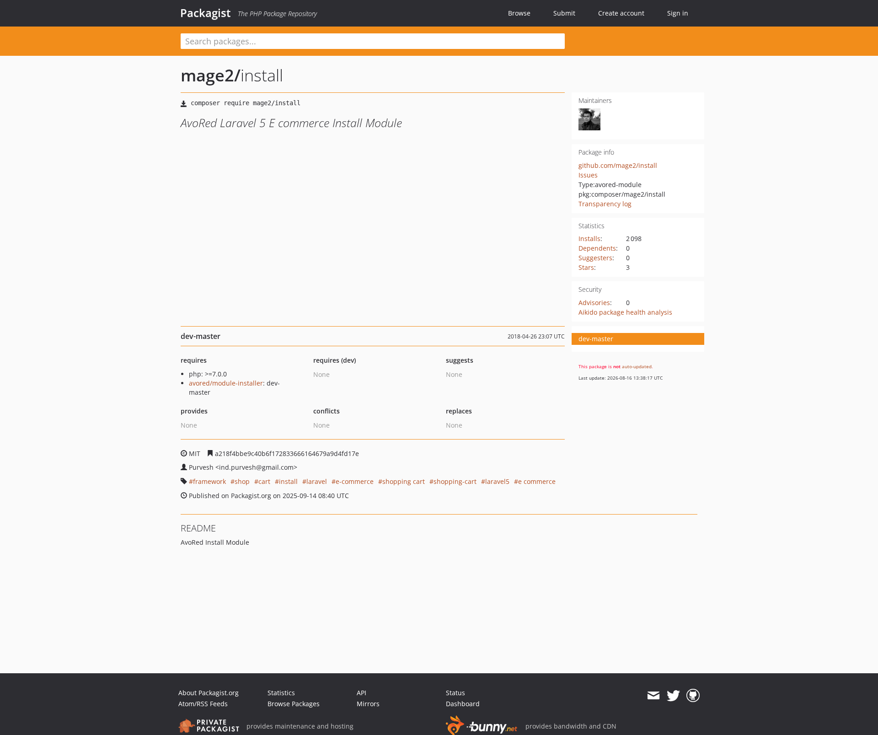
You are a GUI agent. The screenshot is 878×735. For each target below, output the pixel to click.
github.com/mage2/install (617, 165)
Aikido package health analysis (625, 312)
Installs (589, 238)
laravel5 (497, 481)
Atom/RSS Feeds (203, 703)
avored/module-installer (226, 383)
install (288, 481)
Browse (519, 13)
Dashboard (463, 703)
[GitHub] (693, 695)
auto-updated (637, 366)
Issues (588, 175)
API (361, 692)
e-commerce (355, 481)
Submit (564, 13)
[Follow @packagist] (673, 695)
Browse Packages (294, 703)
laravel (316, 481)
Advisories (594, 302)
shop (242, 481)
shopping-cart (455, 481)
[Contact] (653, 695)
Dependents (597, 248)
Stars (586, 267)
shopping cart (403, 481)
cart (264, 481)
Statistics (281, 692)
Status (455, 692)
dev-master (595, 338)
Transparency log (605, 203)
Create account (621, 13)
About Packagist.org (208, 692)
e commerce (537, 481)
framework (209, 481)
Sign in (677, 13)
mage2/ (211, 75)
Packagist (205, 12)
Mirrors (368, 703)
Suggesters (595, 257)
